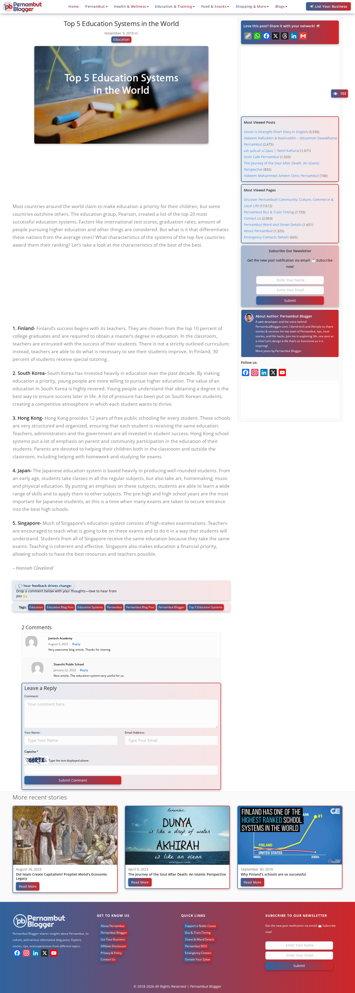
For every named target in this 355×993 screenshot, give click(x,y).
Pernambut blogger (171, 607)
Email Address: (135, 732)
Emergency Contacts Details (266, 237)
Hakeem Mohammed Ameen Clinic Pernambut (281, 175)
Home (73, 6)
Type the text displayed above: (69, 760)
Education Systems (90, 607)
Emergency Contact (198, 953)
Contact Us (108, 959)
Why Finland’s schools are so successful (273, 874)
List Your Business (113, 939)
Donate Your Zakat (197, 959)
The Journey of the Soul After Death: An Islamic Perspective (177, 874)
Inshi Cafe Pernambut (261, 157)
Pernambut (114, 607)
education (36, 607)
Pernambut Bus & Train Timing (269, 212)
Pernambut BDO (196, 946)
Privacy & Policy (111, 953)
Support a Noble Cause (200, 926)
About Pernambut (258, 231)
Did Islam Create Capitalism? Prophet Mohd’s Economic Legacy (61, 876)
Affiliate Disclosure (113, 946)
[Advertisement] (121, 175)
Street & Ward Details (199, 939)
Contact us (252, 218)
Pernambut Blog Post (140, 607)
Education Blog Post (60, 607)
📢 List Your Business (328, 6)
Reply (76, 644)
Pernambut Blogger (288, 351)
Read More (27, 886)
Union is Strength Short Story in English (276, 131)
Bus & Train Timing (198, 933)
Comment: (31, 696)
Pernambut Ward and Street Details (273, 224)
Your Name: (32, 732)
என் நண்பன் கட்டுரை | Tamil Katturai (271, 150)
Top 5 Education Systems (205, 607)
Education (121, 39)
